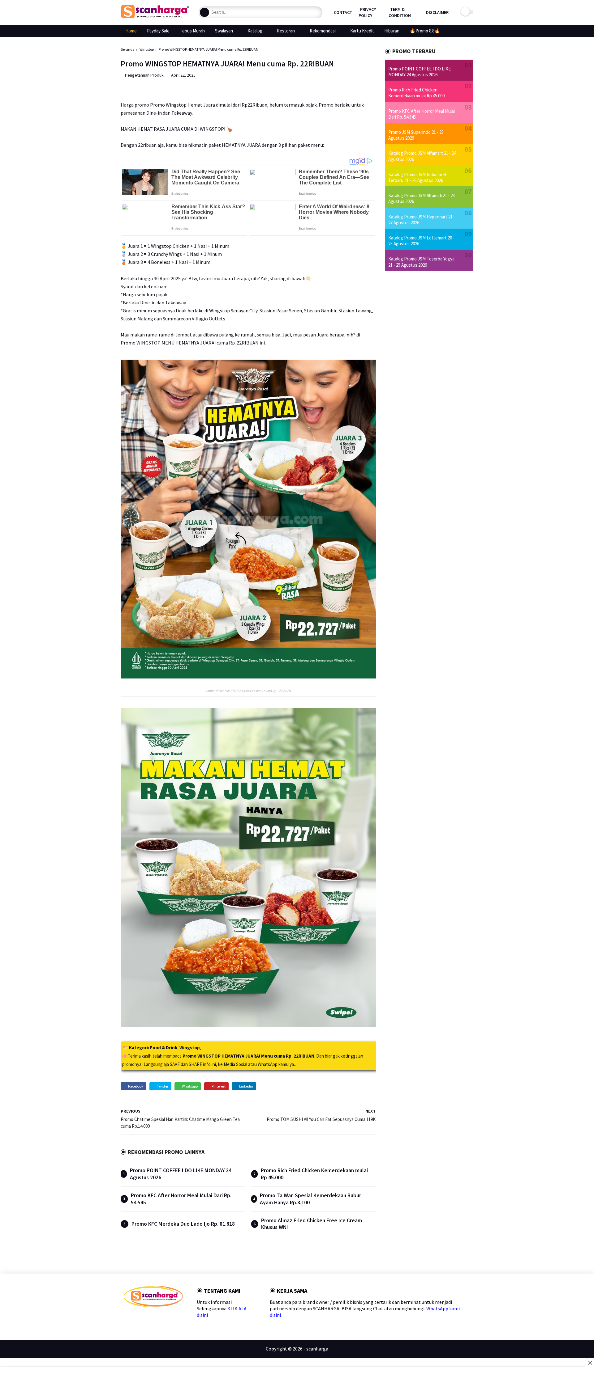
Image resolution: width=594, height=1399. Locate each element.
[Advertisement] (297, 1383)
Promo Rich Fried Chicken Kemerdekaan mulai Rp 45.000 (416, 93)
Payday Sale (158, 31)
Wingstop (147, 49)
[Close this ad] (589, 1362)
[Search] (204, 12)
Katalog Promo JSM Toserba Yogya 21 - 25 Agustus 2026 (421, 262)
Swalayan (224, 31)
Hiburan (391, 31)
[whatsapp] (146, 1318)
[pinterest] (156, 1318)
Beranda (128, 49)
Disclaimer (437, 12)
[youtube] (176, 1318)
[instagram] (166, 1318)
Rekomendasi (323, 31)
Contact (343, 12)
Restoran (286, 31)
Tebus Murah (192, 31)
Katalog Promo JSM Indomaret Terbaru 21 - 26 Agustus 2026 (417, 177)
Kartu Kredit (362, 31)
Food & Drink (163, 1047)
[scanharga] (155, 17)
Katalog (255, 31)
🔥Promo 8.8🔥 (425, 31)
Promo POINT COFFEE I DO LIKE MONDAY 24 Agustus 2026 (419, 72)
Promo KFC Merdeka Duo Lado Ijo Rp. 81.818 (183, 1223)
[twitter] (136, 1318)
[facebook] (126, 1318)
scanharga (317, 1349)
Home (131, 31)
